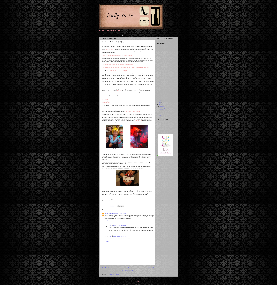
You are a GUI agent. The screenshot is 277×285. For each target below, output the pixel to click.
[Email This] (118, 206)
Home (103, 35)
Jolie (110, 225)
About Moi (111, 35)
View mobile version (127, 270)
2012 (159, 115)
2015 (159, 104)
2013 (159, 114)
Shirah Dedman (109, 213)
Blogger (138, 281)
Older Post (150, 267)
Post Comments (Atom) (113, 274)
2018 (159, 99)
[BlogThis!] (119, 206)
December (162, 106)
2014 (159, 112)
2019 (159, 97)
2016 (159, 102)
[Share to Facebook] (122, 206)
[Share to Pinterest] (123, 206)
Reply (106, 220)
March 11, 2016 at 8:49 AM (119, 225)
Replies (108, 223)
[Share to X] (120, 206)
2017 (159, 100)
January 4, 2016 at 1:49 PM (119, 213)
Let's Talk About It (122, 35)
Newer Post (105, 267)
